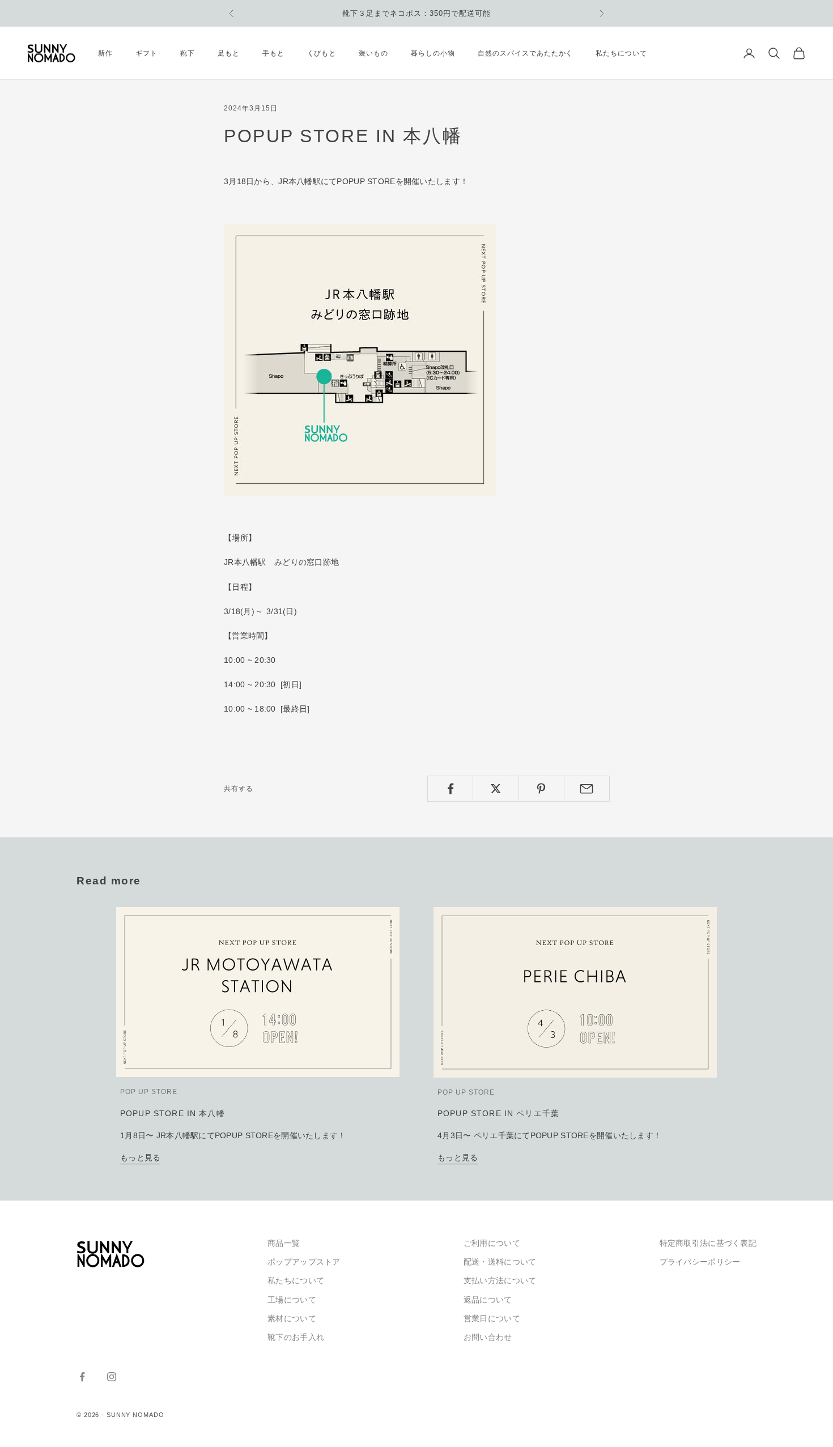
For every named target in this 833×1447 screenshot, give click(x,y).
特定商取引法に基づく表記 (708, 1243)
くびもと (322, 53)
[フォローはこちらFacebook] (82, 1376)
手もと (273, 53)
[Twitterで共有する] (495, 788)
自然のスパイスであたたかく (525, 53)
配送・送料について (500, 1261)
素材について (291, 1318)
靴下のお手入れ (295, 1337)
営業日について (492, 1318)
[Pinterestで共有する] (541, 788)
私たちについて (621, 53)
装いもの (373, 53)
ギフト (146, 53)
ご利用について (492, 1243)
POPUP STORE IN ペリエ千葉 (498, 1113)
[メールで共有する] (586, 788)
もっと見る (140, 1157)
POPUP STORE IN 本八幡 (172, 1113)
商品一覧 (283, 1243)
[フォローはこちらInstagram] (111, 1376)
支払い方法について (500, 1280)
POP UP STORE (148, 1092)
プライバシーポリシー (700, 1261)
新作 (105, 53)
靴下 (187, 53)
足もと (229, 53)
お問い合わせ (488, 1337)
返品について (488, 1299)
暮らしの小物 (433, 53)
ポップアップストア (304, 1261)
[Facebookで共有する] (450, 788)
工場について (291, 1299)
